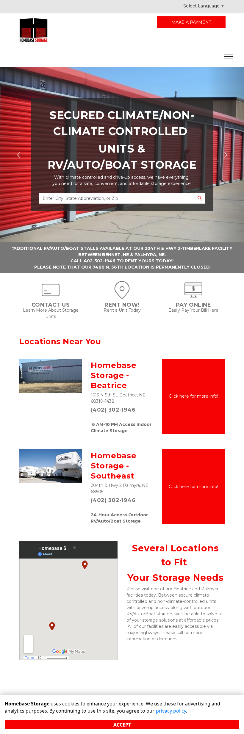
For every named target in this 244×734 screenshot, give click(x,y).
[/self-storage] (122, 296)
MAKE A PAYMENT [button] (191, 22)
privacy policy (171, 711)
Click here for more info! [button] (193, 396)
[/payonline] (193, 296)
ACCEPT (122, 725)
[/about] (51, 296)
